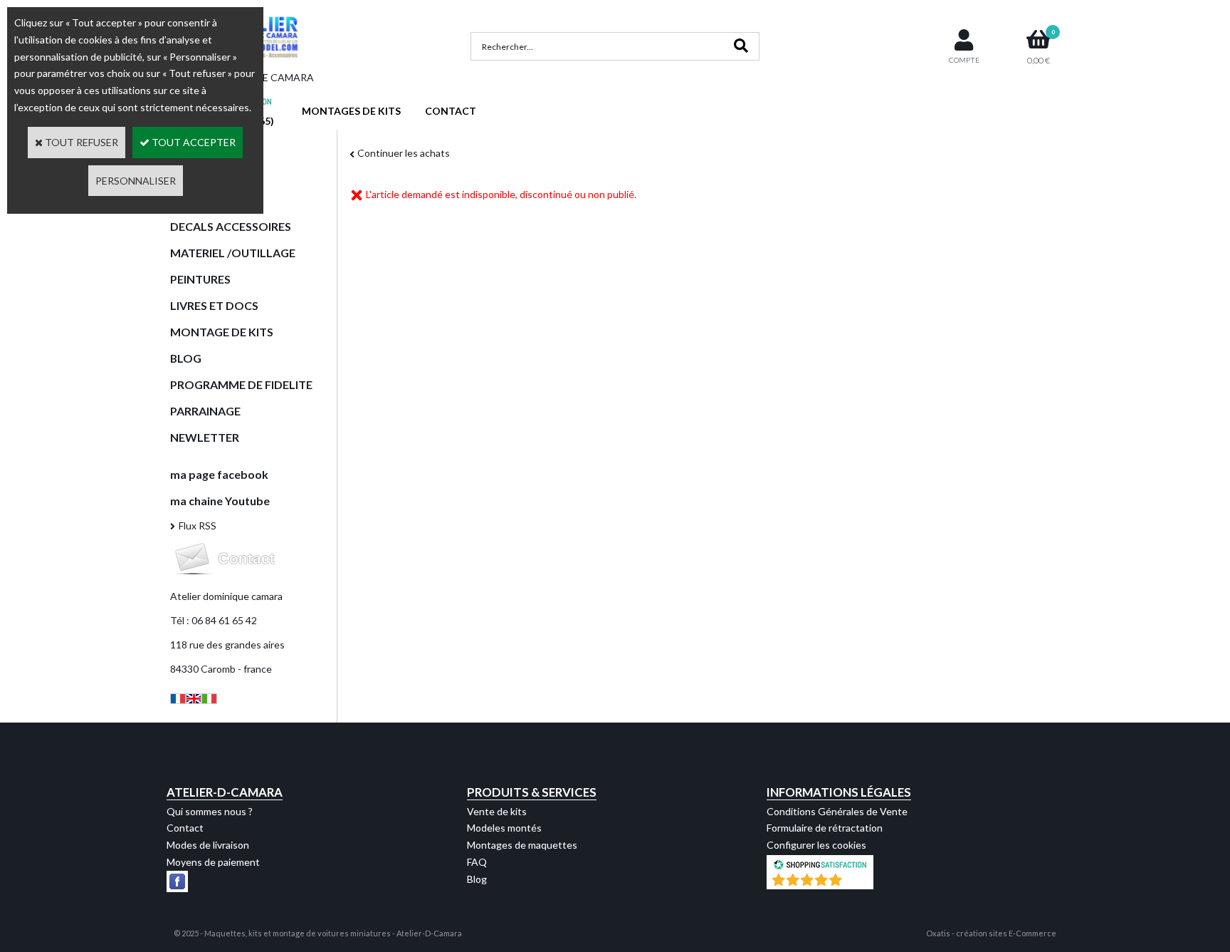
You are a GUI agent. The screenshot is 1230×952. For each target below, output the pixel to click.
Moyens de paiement (213, 862)
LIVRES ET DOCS (214, 305)
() (857, 882)
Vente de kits (497, 811)
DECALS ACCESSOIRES (230, 226)
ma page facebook (219, 474)
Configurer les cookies (816, 845)
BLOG (185, 358)
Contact (185, 828)
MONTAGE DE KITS (221, 331)
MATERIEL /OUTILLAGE (232, 252)
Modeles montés (504, 828)
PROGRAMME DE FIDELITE (241, 384)
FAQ (477, 862)
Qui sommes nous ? (210, 811)
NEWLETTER (204, 437)
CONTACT (450, 111)
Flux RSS (197, 525)
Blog (477, 879)
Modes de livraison (208, 845)
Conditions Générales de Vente (837, 811)
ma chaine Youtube (220, 500)
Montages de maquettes (522, 845)
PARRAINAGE (205, 411)
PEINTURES (200, 279)
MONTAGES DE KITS (351, 111)
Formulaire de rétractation (825, 828)
